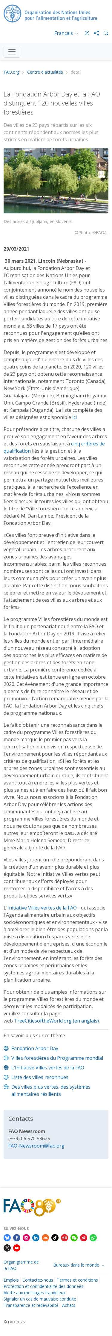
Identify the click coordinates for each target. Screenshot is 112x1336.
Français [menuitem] (64, 33)
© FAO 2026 (14, 1322)
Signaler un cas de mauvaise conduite (40, 1299)
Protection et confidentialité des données (43, 1286)
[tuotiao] (64, 1237)
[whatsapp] (93, 1237)
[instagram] (26, 1237)
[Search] (103, 33)
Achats (68, 1305)
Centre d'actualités (45, 72)
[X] (7, 1247)
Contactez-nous (37, 1280)
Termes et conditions (77, 1280)
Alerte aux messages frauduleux (34, 1292)
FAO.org (11, 72)
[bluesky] (7, 1237)
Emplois (11, 1280)
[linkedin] (35, 1237)
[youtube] (16, 1247)
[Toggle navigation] (12, 52)
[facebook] (16, 1237)
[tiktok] (55, 1237)
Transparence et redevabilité (31, 1305)
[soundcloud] (45, 1237)
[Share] (94, 33)
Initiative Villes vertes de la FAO (42, 907)
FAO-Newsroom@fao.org (36, 1145)
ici (74, 417)
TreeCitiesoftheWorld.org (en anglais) (56, 1020)
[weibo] (83, 1237)
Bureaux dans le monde (76, 1265)
